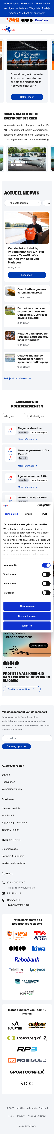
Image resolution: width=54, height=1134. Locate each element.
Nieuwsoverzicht (11, 808)
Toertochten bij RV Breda (33, 497)
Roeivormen (8, 781)
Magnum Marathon (30, 428)
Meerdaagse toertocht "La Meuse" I (33, 452)
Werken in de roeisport (14, 863)
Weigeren (27, 625)
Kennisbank (8, 815)
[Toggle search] (40, 29)
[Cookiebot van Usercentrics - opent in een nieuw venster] (38, 506)
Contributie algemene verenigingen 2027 (31, 291)
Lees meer (27, 275)
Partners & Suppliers (13, 856)
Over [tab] (44, 514)
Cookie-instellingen (27, 1126)
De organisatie (10, 848)
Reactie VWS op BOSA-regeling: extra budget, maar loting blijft (32, 337)
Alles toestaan (27, 606)
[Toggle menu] (49, 29)
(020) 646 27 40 (16, 882)
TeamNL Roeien (10, 829)
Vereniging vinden (12, 789)
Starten (6, 774)
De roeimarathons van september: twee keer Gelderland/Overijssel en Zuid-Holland (32, 312)
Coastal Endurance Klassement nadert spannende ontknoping (32, 359)
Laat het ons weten (34, 13)
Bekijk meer (27, 97)
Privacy (21, 1116)
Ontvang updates (16, 746)
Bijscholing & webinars (14, 822)
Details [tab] (28, 514)
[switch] (46, 574)
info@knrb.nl (14, 893)
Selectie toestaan (27, 616)
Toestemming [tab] (10, 514)
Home (11, 1116)
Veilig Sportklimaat (37, 1116)
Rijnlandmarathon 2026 (32, 476)
